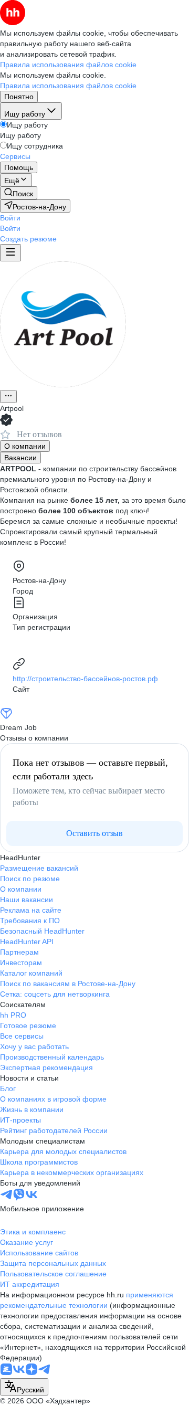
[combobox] (24, 1387)
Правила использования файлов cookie (68, 85)
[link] (18, 192)
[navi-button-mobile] (10, 252)
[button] (10, 218)
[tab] (25, 446)
